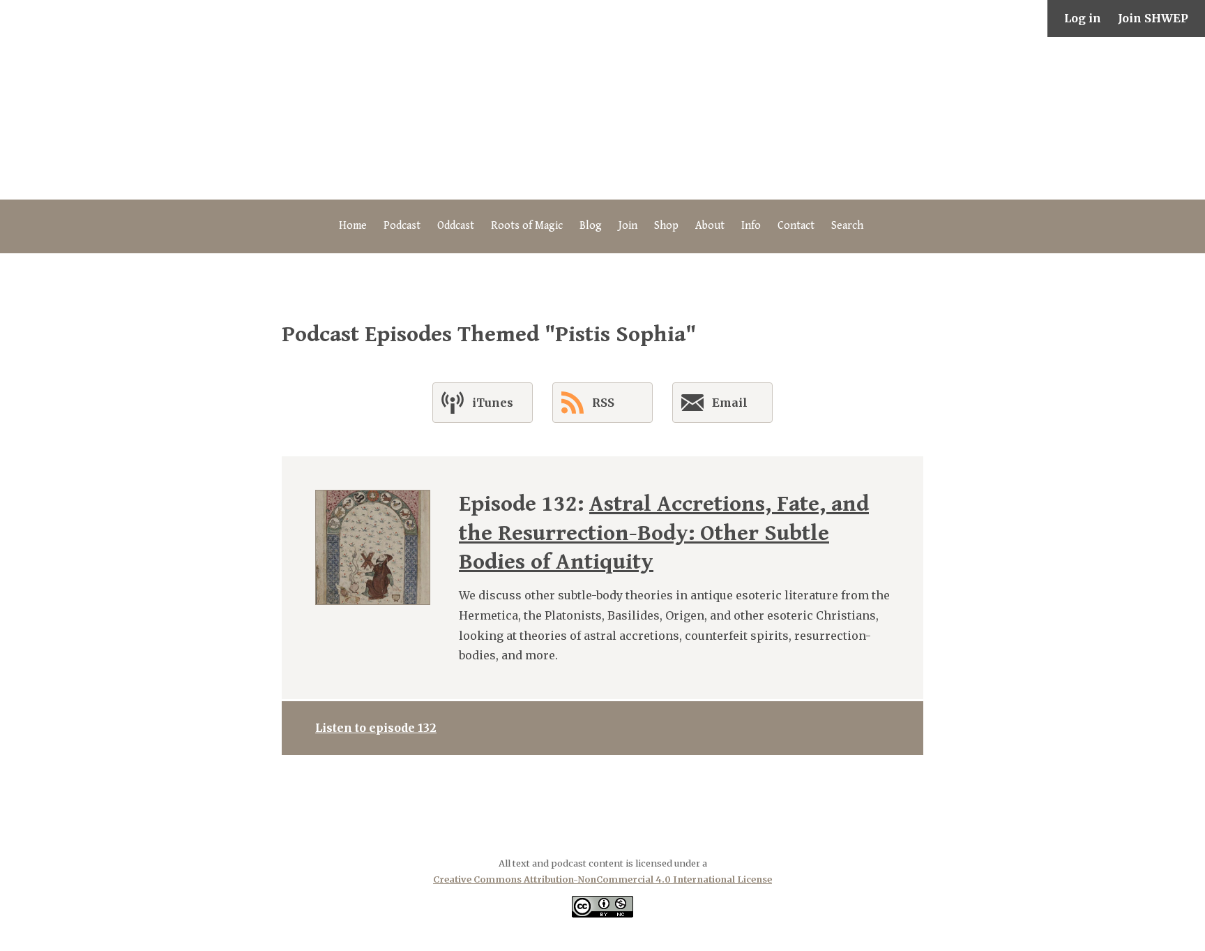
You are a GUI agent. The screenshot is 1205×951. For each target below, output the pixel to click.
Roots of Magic (527, 225)
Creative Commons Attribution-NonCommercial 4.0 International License (602, 879)
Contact (796, 225)
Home (353, 225)
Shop (666, 225)
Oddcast (455, 225)
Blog (590, 225)
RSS (603, 403)
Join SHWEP (1153, 18)
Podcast (402, 225)
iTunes (492, 403)
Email (730, 403)
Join (628, 225)
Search (847, 225)
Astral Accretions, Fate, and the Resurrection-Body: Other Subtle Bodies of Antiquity (664, 533)
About (710, 225)
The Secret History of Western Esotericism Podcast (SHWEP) (602, 118)
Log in (1082, 18)
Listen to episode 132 (376, 728)
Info (751, 225)
